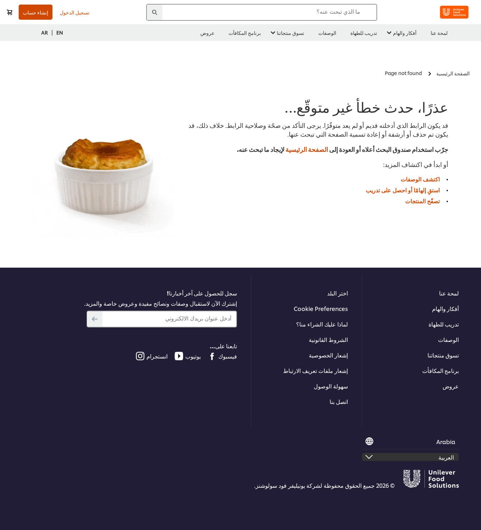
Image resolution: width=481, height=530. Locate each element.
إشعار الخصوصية (328, 355)
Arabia (445, 441)
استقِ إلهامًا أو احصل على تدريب (403, 190)
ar (44, 32)
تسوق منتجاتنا (443, 355)
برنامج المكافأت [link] (245, 32)
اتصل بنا (339, 401)
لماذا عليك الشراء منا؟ (322, 324)
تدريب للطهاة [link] (363, 32)
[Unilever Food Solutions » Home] (454, 12)
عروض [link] (207, 32)
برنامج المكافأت (440, 370)
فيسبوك (227, 356)
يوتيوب (193, 356)
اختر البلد (337, 293)
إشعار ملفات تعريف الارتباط (315, 370)
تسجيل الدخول (74, 12)
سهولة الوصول (331, 386)
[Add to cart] (9, 12)
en (59, 32)
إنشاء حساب (35, 12)
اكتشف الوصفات (420, 179)
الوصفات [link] (327, 32)
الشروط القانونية (328, 339)
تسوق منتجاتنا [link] (290, 32)
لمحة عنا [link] (439, 32)
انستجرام (157, 356)
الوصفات (448, 339)
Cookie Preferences (321, 308)
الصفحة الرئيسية (307, 148)
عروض (451, 386)
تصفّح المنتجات (422, 201)
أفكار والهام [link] (405, 32)
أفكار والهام (445, 308)
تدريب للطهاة (444, 324)
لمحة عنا (449, 293)
